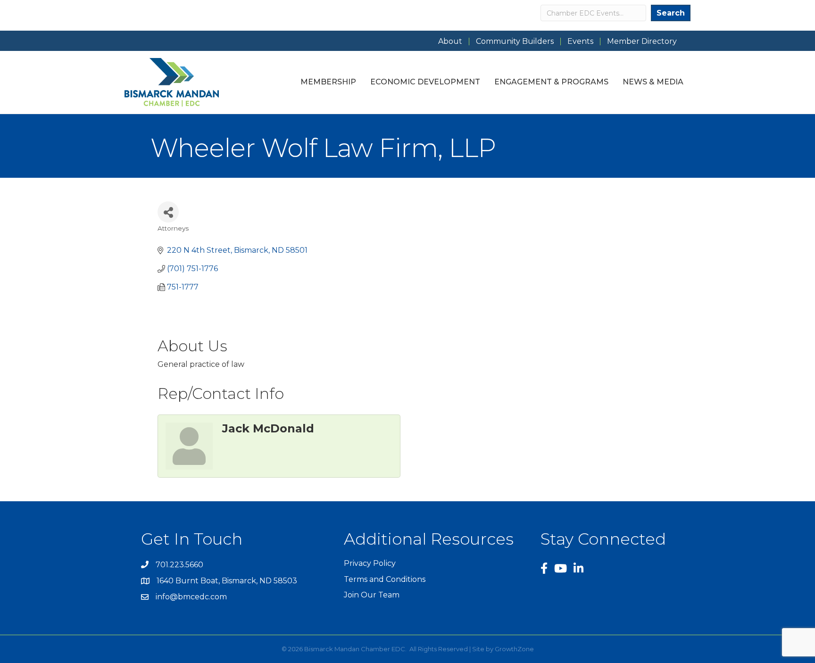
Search (671, 12)
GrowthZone (514, 649)
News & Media (653, 81)
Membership (328, 81)
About (450, 41)
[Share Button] (168, 212)
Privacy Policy (370, 563)
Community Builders (515, 41)
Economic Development (425, 81)
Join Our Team (371, 594)
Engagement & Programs (551, 81)
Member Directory (642, 41)
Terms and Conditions (384, 579)
